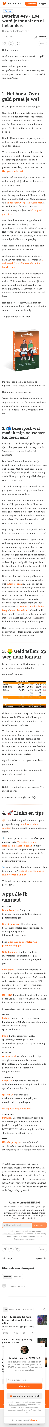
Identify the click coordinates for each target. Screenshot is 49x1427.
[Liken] (4, 43)
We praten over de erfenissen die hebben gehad (19, 844)
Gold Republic (10, 952)
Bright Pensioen (11, 924)
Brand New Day (10, 910)
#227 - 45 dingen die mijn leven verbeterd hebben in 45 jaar (17, 1320)
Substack (12, 1424)
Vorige (9, 1258)
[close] (41, 1347)
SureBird (6, 1118)
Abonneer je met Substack (26, 1396)
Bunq (5, 1036)
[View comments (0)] (11, 43)
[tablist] (12, 1276)
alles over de (15, 942)
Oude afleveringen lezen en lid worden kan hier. (23, 873)
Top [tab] (5, 1309)
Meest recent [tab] (15, 1309)
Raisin (5, 1018)
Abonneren (31, 3)
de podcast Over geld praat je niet (24, 203)
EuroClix (7, 1080)
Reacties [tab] (7, 1277)
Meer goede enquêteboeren (16, 1108)
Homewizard (9, 1056)
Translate (8, 11)
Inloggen (42, 3)
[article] (24, 1325)
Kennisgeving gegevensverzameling (23, 1236)
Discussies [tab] (27, 1309)
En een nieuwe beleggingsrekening (18, 1326)
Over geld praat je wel (12, 171)
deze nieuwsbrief (19, 610)
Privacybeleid (36, 1410)
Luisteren (42, 37)
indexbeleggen (14, 584)
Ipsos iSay (7, 1095)
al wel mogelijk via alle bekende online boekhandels (22, 263)
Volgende (38, 1258)
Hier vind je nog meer (12, 1142)
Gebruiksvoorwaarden (18, 1405)
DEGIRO (7, 995)
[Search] (44, 1309)
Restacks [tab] (17, 1277)
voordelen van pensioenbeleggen (19, 943)
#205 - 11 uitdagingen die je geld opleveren (17, 1341)
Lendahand (8, 969)
